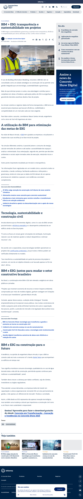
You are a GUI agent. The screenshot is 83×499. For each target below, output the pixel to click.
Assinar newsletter (68, 99)
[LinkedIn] (49, 6)
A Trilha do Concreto (21, 12)
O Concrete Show (9, 12)
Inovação (57, 12)
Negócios (49, 12)
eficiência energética (20, 225)
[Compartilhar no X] (43, 39)
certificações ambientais (18, 251)
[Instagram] (42, 6)
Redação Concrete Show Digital (16, 38)
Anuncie (76, 7)
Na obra (41, 12)
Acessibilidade (5, 492)
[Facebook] (46, 6)
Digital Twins (37, 357)
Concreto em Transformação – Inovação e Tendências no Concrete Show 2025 (29, 414)
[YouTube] (53, 6)
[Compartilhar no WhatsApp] (46, 39)
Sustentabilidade (5, 21)
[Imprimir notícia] (36, 39)
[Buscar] (62, 7)
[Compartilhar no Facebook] (49, 39)
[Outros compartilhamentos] (52, 39)
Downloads (76, 12)
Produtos (33, 12)
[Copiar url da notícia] (33, 39)
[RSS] (56, 6)
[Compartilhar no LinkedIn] (39, 39)
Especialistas (67, 12)
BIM (22, 135)
